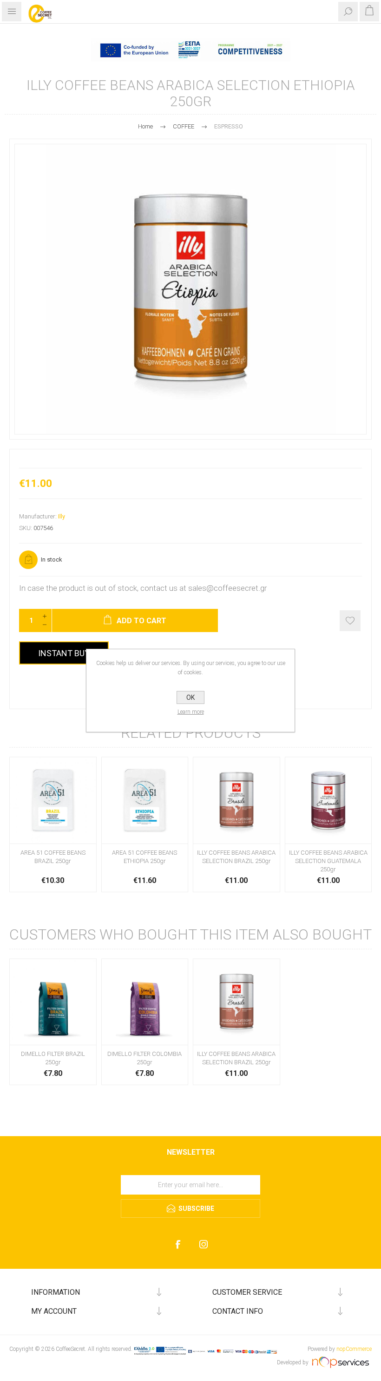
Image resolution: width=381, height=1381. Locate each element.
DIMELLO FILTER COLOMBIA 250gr (144, 1058)
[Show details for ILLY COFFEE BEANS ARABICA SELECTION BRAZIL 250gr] (236, 800)
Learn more (190, 712)
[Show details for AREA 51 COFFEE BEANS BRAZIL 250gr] (53, 800)
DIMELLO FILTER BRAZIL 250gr (53, 1058)
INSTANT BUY (64, 653)
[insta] (203, 1244)
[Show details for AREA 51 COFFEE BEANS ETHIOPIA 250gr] (145, 800)
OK (190, 697)
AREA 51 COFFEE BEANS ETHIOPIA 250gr (144, 856)
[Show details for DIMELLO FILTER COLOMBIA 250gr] (145, 1002)
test (190, 1172)
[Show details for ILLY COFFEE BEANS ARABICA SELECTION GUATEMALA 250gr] (328, 800)
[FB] (177, 1244)
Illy (61, 516)
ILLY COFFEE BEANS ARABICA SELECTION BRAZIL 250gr (236, 856)
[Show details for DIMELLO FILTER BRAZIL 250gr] (53, 1002)
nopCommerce (354, 1349)
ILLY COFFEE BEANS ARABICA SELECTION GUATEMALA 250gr (328, 861)
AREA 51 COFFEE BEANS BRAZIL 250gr (52, 856)
